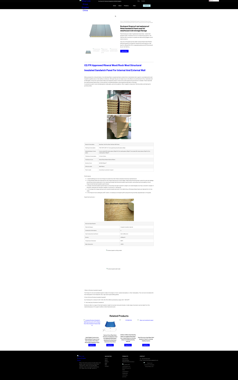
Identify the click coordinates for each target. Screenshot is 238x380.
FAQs (134, 5)
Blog (139, 1)
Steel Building (127, 21)
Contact (143, 1)
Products (126, 5)
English (211, 0)
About (119, 5)
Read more (92, 345)
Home (114, 5)
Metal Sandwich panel (135, 21)
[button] (115, 16)
